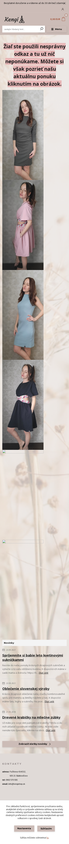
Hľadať (41, 29)
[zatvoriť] (64, 4)
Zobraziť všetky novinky (33, 744)
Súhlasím (46, 828)
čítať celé (43, 672)
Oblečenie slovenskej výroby (25, 689)
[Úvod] (14, 19)
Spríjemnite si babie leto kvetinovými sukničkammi (32, 657)
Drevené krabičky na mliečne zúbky (31, 717)
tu (48, 837)
